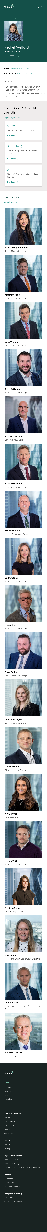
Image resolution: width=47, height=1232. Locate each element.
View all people (10, 202)
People (6, 19)
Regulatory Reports (12, 118)
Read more (11, 136)
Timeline (7, 1130)
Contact (7, 1118)
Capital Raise (9, 1126)
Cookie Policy (9, 1183)
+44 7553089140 (24, 73)
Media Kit (7, 1145)
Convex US (8, 1198)
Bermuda (7, 1087)
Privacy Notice (9, 1179)
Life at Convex (9, 1122)
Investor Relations (11, 1134)
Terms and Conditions (12, 1187)
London (23, 56)
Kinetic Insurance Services (14, 1201)
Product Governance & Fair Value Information (22, 1168)
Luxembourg (9, 1099)
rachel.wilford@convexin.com (21, 68)
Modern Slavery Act (11, 1160)
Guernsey (8, 1091)
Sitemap (7, 1149)
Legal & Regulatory (11, 1164)
